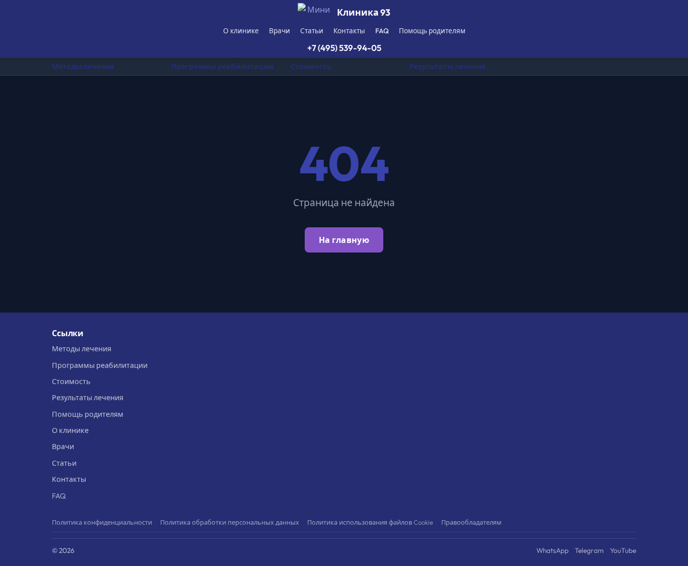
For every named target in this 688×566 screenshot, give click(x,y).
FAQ (382, 30)
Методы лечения (83, 66)
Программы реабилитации (222, 66)
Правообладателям (471, 522)
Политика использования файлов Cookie (370, 522)
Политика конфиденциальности (102, 522)
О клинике (241, 30)
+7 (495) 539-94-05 (344, 47)
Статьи (311, 30)
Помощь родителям (432, 30)
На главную (344, 240)
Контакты (349, 30)
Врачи (279, 30)
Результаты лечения (447, 66)
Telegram (589, 550)
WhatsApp (552, 550)
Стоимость (311, 66)
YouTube (623, 550)
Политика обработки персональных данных (229, 522)
